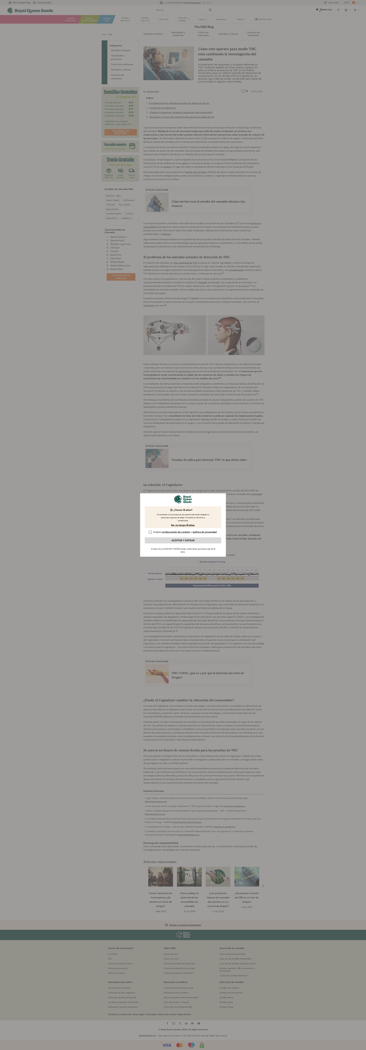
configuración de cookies (176, 532)
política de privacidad (205, 532)
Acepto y (185, 532)
